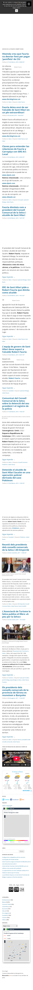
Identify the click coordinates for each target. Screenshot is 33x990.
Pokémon (5, 464)
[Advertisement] (16, 30)
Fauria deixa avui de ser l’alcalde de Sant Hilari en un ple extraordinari (16, 110)
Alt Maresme (5, 900)
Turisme (4, 682)
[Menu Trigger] (28, 3)
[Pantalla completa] (28, 765)
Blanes (4, 902)
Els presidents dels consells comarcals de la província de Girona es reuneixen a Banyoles (15, 691)
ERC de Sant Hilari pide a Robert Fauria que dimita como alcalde (16, 290)
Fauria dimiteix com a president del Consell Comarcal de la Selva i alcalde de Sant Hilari (14, 211)
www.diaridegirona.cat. (11, 99)
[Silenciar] (25, 765)
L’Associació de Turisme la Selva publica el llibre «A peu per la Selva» (16, 614)
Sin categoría (5, 913)
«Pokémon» (16, 528)
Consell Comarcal (22, 462)
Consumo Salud (6, 904)
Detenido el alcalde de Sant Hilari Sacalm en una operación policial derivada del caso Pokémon (16, 475)
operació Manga (22, 280)
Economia (5, 909)
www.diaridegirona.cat (11, 136)
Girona (20, 739)
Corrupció (20, 200)
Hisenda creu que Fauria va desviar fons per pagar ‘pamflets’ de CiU (16, 56)
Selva (10, 102)
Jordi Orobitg (5, 680)
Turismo (11, 678)
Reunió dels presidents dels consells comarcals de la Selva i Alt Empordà (15, 547)
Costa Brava (5, 906)
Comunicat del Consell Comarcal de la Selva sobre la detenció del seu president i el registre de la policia (15, 403)
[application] (16, 759)
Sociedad (11, 391)
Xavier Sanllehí (22, 606)
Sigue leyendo (8, 277)
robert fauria (21, 102)
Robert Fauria (14, 378)
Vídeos (4, 920)
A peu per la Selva (24, 678)
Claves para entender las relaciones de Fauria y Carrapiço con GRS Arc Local (15, 150)
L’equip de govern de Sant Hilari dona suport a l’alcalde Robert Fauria (16, 349)
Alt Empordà (21, 604)
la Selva (19, 680)
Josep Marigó (13, 680)
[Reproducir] (5, 765)
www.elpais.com (8, 175)
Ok (16, 10)
